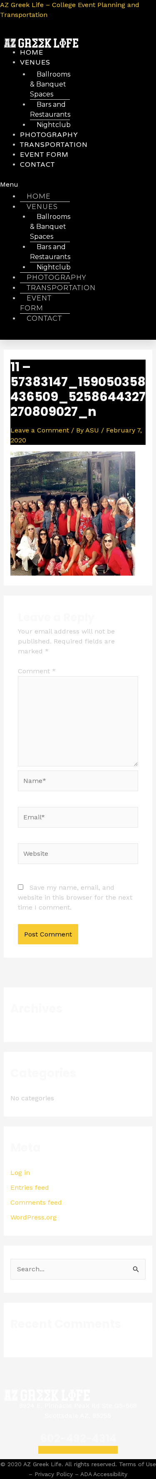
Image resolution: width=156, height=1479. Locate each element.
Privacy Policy (54, 1474)
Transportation (61, 288)
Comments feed (36, 1202)
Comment (37, 671)
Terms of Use (137, 1464)
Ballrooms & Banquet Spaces (50, 84)
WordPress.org (33, 1217)
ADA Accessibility (103, 1474)
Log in (20, 1172)
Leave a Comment (39, 430)
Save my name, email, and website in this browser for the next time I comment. (75, 897)
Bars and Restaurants (50, 109)
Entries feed (29, 1187)
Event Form (36, 303)
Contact (37, 165)
